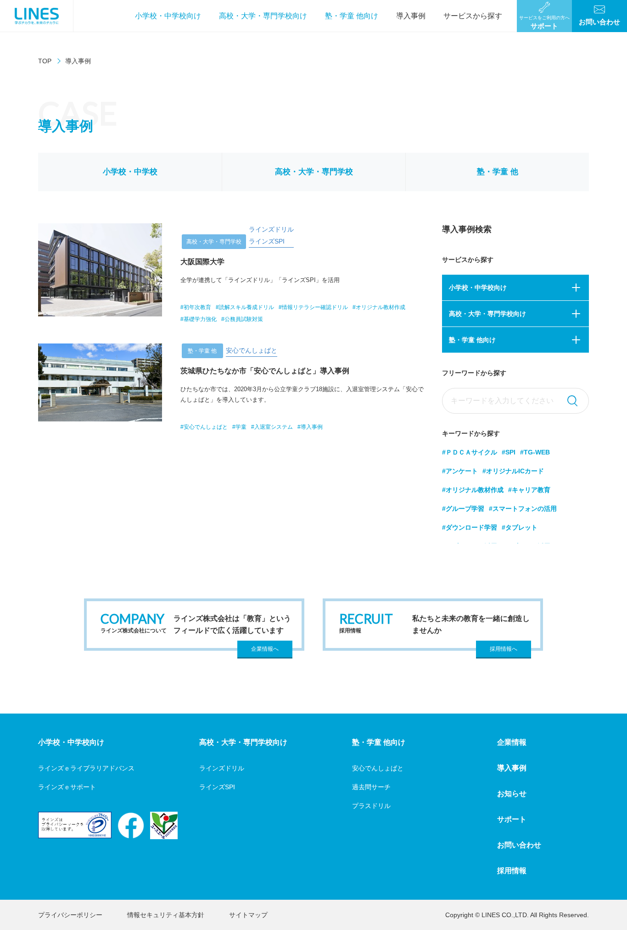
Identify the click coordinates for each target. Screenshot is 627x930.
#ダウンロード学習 (469, 527)
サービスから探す (472, 16)
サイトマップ (248, 915)
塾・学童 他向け (351, 16)
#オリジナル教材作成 (473, 489)
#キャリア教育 (529, 489)
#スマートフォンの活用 (523, 508)
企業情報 (511, 742)
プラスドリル (371, 805)
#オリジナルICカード (513, 471)
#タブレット (519, 527)
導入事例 (410, 16)
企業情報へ (265, 649)
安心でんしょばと (377, 768)
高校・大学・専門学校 (314, 171)
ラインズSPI (217, 787)
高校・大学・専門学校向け (263, 16)
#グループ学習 (463, 508)
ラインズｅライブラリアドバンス (86, 768)
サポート (511, 819)
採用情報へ (503, 649)
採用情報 (511, 871)
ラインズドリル (221, 768)
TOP (44, 61)
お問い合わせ (519, 845)
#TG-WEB (535, 452)
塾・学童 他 (497, 171)
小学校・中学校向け (168, 16)
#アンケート (460, 471)
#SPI (508, 452)
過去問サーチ (371, 787)
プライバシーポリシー (70, 915)
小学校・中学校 (130, 171)
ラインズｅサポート (67, 787)
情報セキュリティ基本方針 (165, 915)
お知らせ (511, 793)
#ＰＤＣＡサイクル (469, 452)
